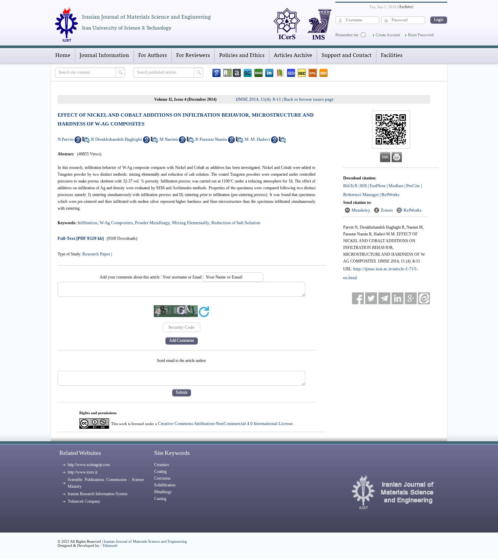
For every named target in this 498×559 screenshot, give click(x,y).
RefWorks (390, 194)
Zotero (387, 210)
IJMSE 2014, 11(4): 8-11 (258, 99)
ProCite (413, 185)
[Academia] (237, 73)
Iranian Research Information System (97, 493)
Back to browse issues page (309, 99)
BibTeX (350, 185)
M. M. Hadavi (257, 139)
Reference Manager (361, 194)
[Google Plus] (411, 298)
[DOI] (323, 73)
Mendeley (361, 210)
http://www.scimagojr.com (89, 464)
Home (62, 55)
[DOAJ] (258, 73)
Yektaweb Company (84, 501)
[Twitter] (371, 298)
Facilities (391, 55)
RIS (363, 185)
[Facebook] (358, 298)
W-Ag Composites (116, 222)
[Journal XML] (313, 73)
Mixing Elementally (190, 222)
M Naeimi (169, 139)
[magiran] (280, 73)
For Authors (152, 55)
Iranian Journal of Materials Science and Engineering (145, 541)
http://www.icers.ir (83, 472)
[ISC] (302, 73)
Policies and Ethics (242, 55)
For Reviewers (193, 55)
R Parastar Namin (211, 139)
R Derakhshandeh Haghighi (116, 139)
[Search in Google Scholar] (78, 141)
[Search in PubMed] (85, 141)
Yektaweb (110, 545)
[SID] (291, 73)
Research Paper (96, 253)
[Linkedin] (269, 73)
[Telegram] (384, 298)
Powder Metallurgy (152, 222)
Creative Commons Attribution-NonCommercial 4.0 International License (225, 423)
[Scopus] (248, 73)
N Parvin (66, 139)
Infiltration (88, 222)
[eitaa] (424, 298)
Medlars (396, 185)
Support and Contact (346, 55)
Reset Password (421, 35)
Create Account (388, 35)
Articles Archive (293, 55)
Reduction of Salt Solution (236, 222)
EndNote (378, 185)
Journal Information (104, 55)
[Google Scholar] (216, 73)
